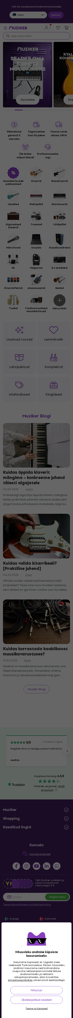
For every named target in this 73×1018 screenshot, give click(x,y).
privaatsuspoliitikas (20, 980)
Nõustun (36, 990)
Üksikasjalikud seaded (36, 999)
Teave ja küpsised (36, 1009)
